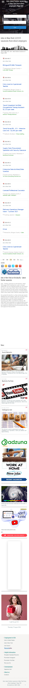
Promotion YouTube (9, 660)
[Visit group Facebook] (11, 272)
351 (18, 260)
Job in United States (9, 640)
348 (7, 260)
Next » (21, 259)
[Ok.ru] (6, 266)
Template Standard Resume (11, 655)
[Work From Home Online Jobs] (14, 465)
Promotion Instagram (9, 657)
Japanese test (8, 669)
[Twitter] (13, 266)
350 (14, 260)
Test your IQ (7, 663)
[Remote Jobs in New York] (8, 648)
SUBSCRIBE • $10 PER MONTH (15, 535)
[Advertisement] (14, 325)
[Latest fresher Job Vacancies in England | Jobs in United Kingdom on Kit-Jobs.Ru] (14, 445)
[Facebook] (9, 266)
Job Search (7, 645)
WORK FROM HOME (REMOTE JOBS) (8, 529)
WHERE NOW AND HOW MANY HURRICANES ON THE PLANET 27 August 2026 (14, 504)
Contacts (6, 674)
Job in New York (7, 61)
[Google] (16, 266)
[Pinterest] (20, 266)
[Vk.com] (2, 266)
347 (3, 260)
